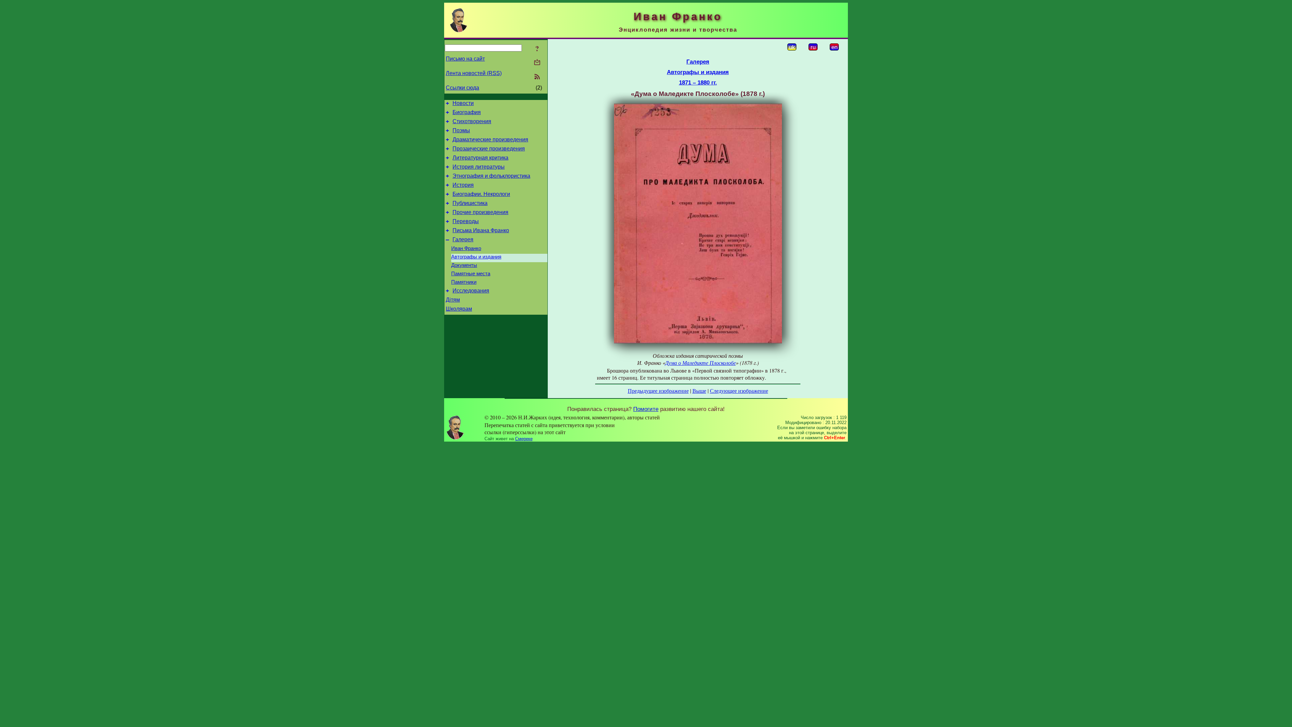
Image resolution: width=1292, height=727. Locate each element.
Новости (463, 103)
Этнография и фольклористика (491, 176)
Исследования (471, 290)
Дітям (453, 300)
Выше (699, 390)
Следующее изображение (739, 390)
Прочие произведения (480, 212)
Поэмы (461, 130)
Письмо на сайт (465, 59)
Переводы (466, 221)
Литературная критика (480, 158)
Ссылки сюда (462, 88)
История (463, 185)
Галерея (463, 239)
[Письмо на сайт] (537, 63)
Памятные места (470, 273)
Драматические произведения (490, 139)
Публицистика (470, 203)
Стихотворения (472, 121)
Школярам (459, 309)
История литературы (479, 167)
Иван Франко (466, 248)
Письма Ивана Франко (481, 230)
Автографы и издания (476, 256)
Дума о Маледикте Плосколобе (700, 362)
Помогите (645, 409)
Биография (467, 112)
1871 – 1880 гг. (698, 82)
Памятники (463, 282)
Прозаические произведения (489, 148)
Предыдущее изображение (658, 390)
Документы (464, 265)
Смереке (524, 438)
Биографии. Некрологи (481, 194)
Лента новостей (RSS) (474, 73)
